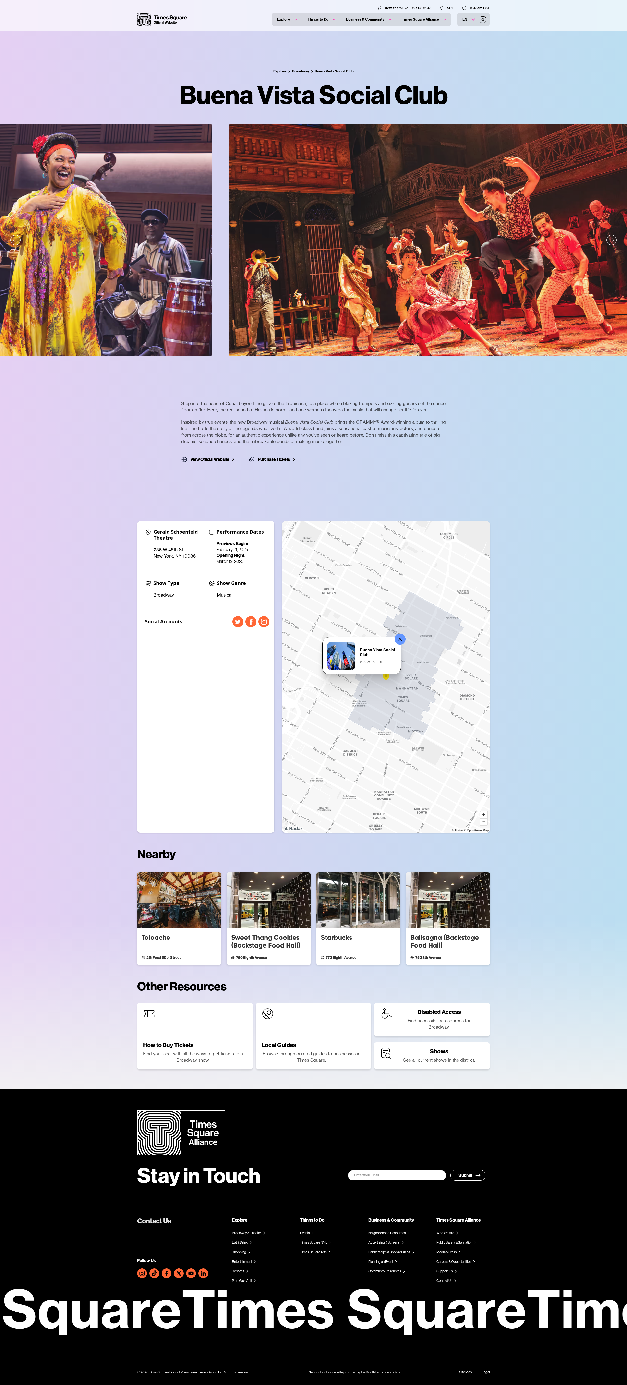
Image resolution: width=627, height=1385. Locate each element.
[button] (287, 19)
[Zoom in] (483, 814)
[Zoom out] (483, 821)
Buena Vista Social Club (334, 71)
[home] (162, 19)
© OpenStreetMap (476, 830)
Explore (279, 71)
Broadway (300, 71)
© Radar (457, 830)
